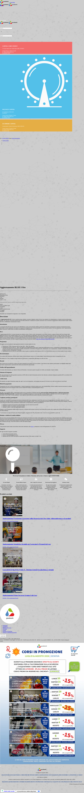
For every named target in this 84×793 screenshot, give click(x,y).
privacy (32, 426)
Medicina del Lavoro (7, 627)
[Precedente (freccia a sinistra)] (0, 789)
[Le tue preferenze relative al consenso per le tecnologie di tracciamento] (2, 790)
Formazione (5, 625)
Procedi (16, 521)
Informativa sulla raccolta (8, 791)
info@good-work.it (16, 138)
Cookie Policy (3, 636)
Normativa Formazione (7, 631)
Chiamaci (2, 5)
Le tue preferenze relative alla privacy (26, 791)
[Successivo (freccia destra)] (1, 789)
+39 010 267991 (5, 138)
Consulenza (5, 626)
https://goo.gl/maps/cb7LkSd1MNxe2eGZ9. (45, 339)
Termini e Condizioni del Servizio (10, 632)
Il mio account (3, 20)
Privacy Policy (3, 634)
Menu (2, 31)
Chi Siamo (5, 629)
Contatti (4, 630)
